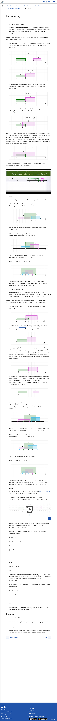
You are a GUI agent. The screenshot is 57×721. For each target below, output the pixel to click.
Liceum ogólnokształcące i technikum (24, 5)
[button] (47, 2)
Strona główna (10, 5)
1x (46, 192)
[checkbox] (11, 192)
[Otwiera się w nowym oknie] (33, 719)
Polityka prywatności (6, 714)
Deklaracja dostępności (6, 711)
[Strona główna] (7, 706)
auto (41, 192)
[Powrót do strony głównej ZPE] (3, 2)
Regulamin (3, 709)
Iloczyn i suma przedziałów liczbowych (16, 8)
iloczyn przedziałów (44, 491)
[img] (28, 58)
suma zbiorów (22, 327)
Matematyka (37, 5)
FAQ (44, 1)
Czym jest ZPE (4, 716)
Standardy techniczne (6, 718)
